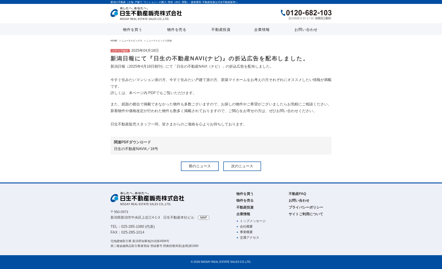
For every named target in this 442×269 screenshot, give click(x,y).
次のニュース (242, 166)
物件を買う (132, 30)
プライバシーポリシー (306, 207)
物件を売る (176, 30)
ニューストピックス (132, 40)
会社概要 (246, 226)
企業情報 (262, 30)
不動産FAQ (297, 194)
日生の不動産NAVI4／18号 (136, 149)
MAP (203, 217)
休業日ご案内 (323, 18)
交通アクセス (249, 237)
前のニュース (200, 166)
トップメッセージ (253, 221)
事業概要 (246, 232)
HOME (113, 40)
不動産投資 (221, 30)
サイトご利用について (306, 214)
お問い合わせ (306, 30)
